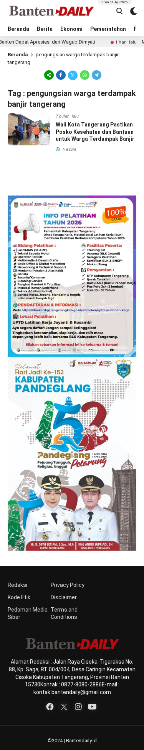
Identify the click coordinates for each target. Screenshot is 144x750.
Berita (45, 29)
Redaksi (17, 585)
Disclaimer (64, 597)
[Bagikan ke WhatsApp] (85, 75)
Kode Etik (19, 597)
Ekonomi (71, 29)
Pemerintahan (108, 29)
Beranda (18, 29)
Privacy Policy (67, 585)
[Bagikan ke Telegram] (96, 75)
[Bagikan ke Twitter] (73, 75)
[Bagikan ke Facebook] (61, 75)
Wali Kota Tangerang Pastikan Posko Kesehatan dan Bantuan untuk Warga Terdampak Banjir (95, 131)
